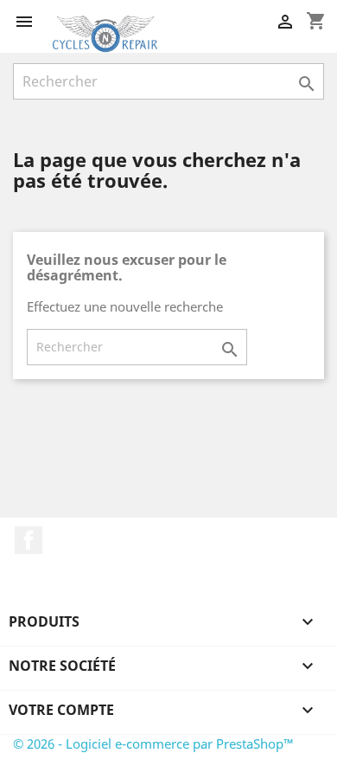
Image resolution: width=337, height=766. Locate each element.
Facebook (28, 540)
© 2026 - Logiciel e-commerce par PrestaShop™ (153, 743)
